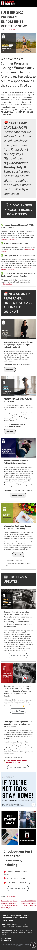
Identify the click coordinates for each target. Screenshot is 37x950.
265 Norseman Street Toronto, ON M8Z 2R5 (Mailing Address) (15, 925)
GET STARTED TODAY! (18, 888)
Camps (15, 918)
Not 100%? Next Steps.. (18, 768)
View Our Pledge (18, 711)
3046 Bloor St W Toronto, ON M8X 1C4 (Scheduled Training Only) (17, 932)
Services (26, 915)
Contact (23, 918)
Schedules (7, 918)
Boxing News (11, 896)
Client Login (8, 920)
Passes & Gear (15, 915)
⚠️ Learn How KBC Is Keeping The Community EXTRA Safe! (15, 762)
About (6, 915)
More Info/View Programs (9, 239)
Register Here (7, 284)
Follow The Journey (18, 655)
